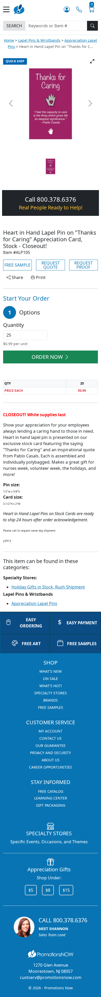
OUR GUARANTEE (50, 745)
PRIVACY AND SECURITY (50, 752)
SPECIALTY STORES (50, 693)
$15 (66, 890)
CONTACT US (50, 738)
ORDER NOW (47, 356)
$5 (30, 890)
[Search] (92, 26)
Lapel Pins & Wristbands (39, 40)
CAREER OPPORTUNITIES (50, 767)
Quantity (13, 325)
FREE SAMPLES (82, 643)
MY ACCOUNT (50, 731)
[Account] (66, 9)
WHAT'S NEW (50, 671)
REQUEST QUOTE (50, 265)
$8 (48, 890)
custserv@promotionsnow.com (50, 977)
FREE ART (31, 643)
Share (17, 277)
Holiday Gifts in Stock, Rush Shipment (48, 587)
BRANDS (50, 700)
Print (40, 277)
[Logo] (19, 9)
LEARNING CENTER (50, 798)
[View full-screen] (92, 61)
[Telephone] (79, 9)
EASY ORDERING (31, 623)
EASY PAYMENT (82, 623)
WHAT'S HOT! (50, 685)
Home (9, 40)
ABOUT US (51, 759)
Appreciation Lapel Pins (34, 603)
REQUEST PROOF (83, 265)
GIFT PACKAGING (50, 805)
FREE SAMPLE (17, 265)
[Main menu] (8, 9)
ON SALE (50, 678)
